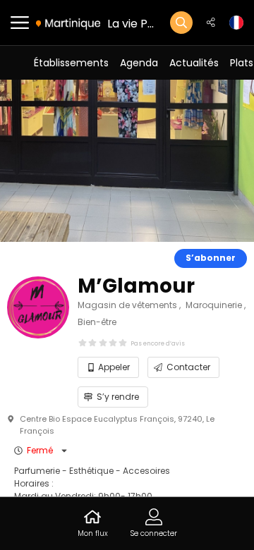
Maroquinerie (215, 305)
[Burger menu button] (20, 22)
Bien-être (97, 322)
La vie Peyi (131, 24)
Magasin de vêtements (128, 305)
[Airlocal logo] (68, 24)
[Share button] (211, 22)
